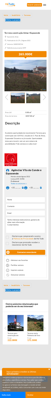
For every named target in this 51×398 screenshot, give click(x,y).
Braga (10, 338)
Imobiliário (15, 285)
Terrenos (26, 285)
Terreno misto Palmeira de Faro (33, 334)
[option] (25, 75)
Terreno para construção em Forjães (13, 334)
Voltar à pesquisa (13, 20)
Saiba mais (6, 395)
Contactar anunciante (26, 252)
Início (6, 285)
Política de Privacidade (23, 239)
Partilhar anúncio (17, 265)
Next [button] (42, 75)
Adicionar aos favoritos (19, 260)
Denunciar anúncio (18, 275)
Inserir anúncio (34, 5)
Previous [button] (8, 75)
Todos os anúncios (18, 184)
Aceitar (30, 395)
